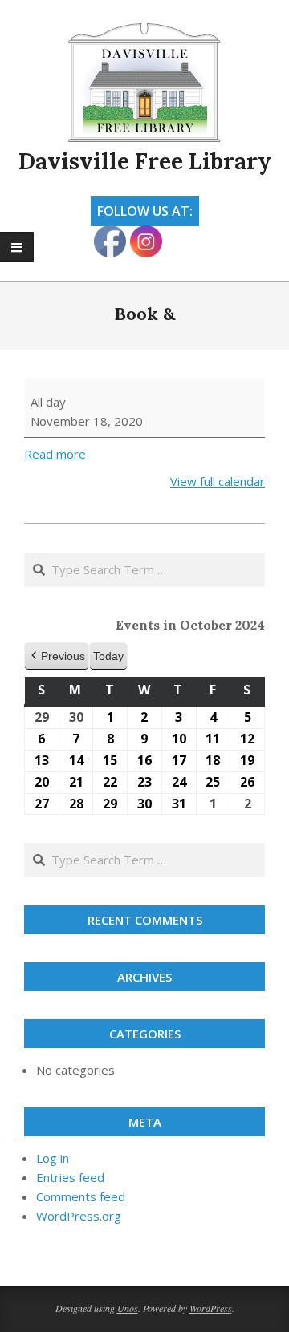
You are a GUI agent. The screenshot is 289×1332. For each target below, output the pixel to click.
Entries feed (70, 1177)
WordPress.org (78, 1216)
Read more (55, 454)
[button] (56, 656)
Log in (52, 1158)
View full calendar (217, 481)
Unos (127, 1308)
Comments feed (80, 1196)
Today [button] (108, 656)
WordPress (210, 1308)
